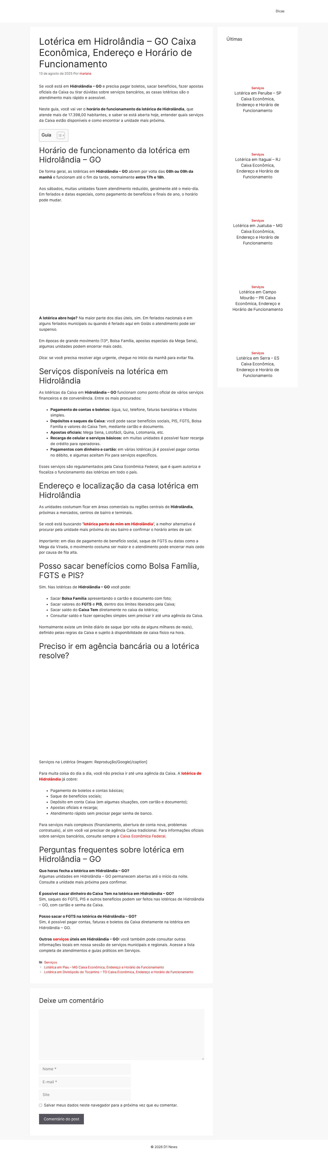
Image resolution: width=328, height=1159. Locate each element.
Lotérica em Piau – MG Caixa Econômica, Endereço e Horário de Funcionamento (104, 967)
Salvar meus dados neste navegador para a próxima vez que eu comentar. (111, 1105)
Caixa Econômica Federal (142, 836)
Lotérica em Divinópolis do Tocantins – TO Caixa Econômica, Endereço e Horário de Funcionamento (118, 972)
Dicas (280, 11)
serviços (61, 939)
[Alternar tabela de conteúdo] (59, 135)
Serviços (50, 962)
